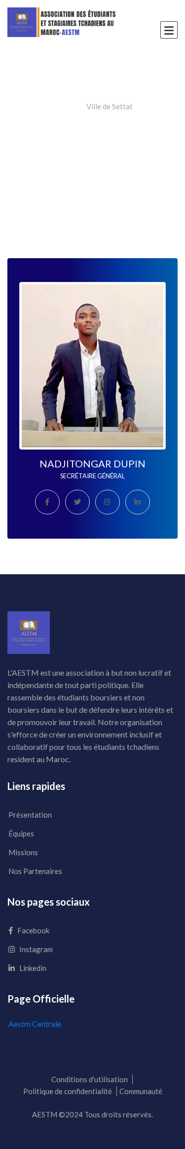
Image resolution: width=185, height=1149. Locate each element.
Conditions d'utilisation (89, 1079)
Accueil (64, 106)
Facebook (32, 930)
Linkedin (32, 968)
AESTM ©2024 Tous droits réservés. (92, 1114)
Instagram (35, 949)
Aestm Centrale (34, 1023)
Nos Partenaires (35, 871)
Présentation (30, 814)
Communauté (140, 1091)
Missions (23, 852)
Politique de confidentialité (67, 1091)
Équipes (21, 833)
